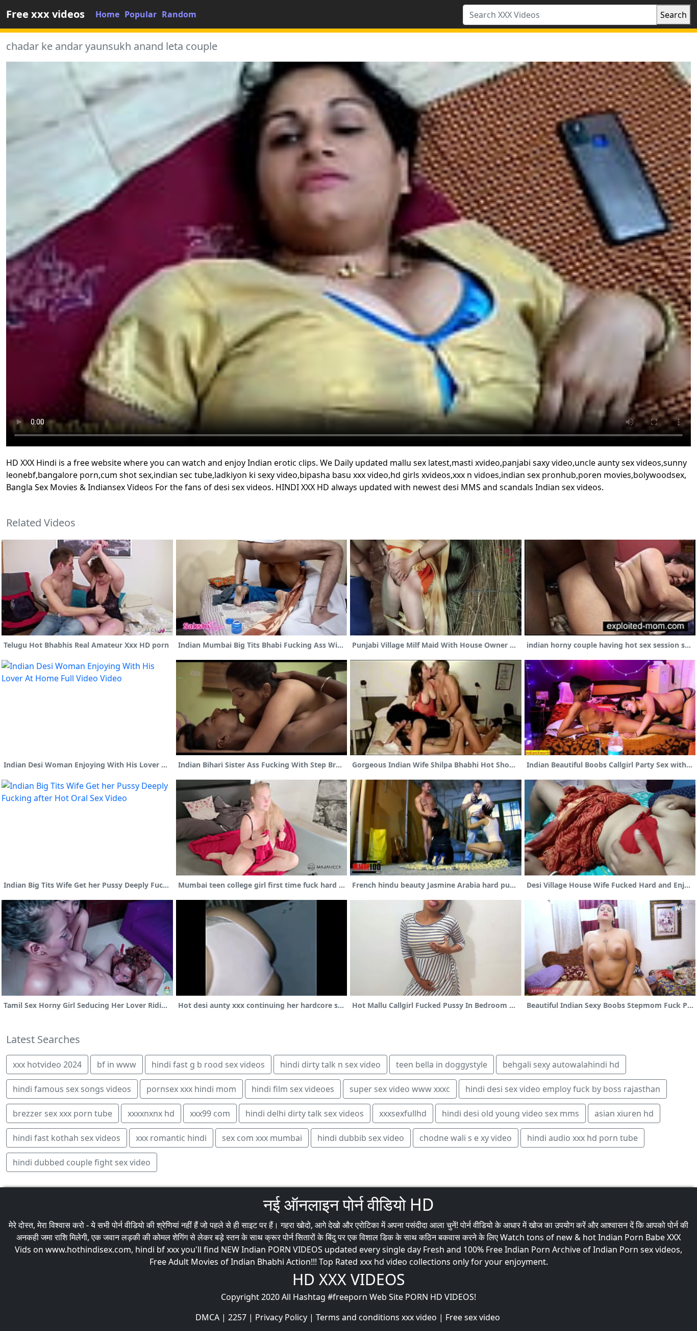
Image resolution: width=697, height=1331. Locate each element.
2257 (237, 1317)
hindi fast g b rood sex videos (208, 1064)
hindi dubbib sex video (360, 1137)
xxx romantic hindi (171, 1137)
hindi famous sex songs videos (72, 1089)
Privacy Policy (281, 1317)
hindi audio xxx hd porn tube (582, 1137)
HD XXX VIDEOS (348, 1279)
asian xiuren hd (624, 1113)
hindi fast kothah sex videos (66, 1137)
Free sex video (472, 1317)
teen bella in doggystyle (441, 1064)
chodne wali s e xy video (465, 1137)
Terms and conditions (358, 1317)
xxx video (419, 1317)
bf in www (116, 1064)
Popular (141, 14)
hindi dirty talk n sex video (330, 1064)
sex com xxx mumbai (262, 1137)
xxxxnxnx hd (151, 1113)
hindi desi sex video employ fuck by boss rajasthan (562, 1089)
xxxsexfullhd (403, 1113)
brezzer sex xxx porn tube (62, 1113)
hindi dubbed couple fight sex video (82, 1162)
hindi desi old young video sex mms (510, 1113)
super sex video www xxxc (400, 1089)
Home (107, 14)
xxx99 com (210, 1113)
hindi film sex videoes (293, 1089)
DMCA (207, 1317)
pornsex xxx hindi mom (191, 1089)
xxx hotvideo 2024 (47, 1064)
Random (179, 14)
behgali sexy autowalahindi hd (561, 1064)
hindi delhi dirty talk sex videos (304, 1113)
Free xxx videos (45, 14)
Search (673, 14)
